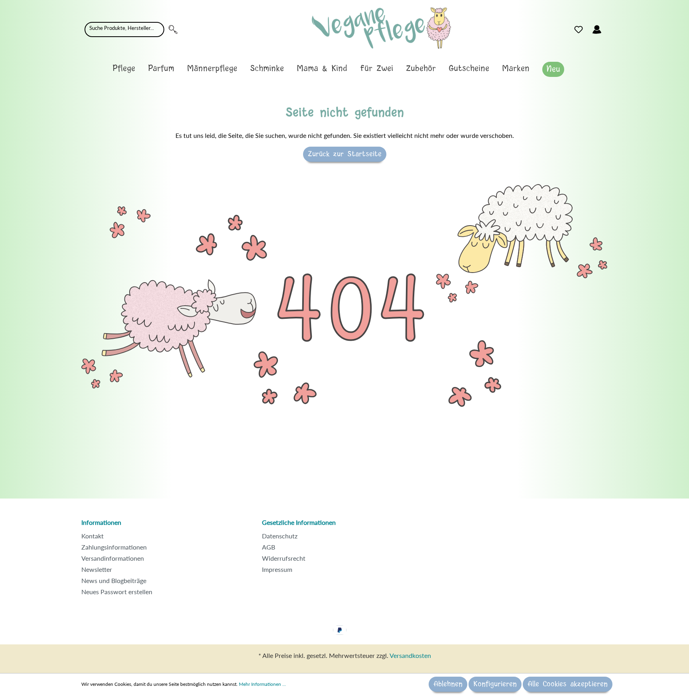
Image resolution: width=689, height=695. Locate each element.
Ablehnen (448, 684)
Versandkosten (410, 655)
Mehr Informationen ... (262, 684)
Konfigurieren (495, 684)
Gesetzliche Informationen (299, 522)
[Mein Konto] (597, 29)
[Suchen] (173, 29)
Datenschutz (279, 536)
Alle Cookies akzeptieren (568, 684)
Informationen (101, 522)
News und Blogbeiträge (113, 580)
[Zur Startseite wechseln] (381, 28)
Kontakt (92, 536)
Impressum (277, 569)
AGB (268, 547)
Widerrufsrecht (283, 558)
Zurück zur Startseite (345, 154)
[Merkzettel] (578, 29)
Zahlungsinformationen (114, 547)
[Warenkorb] (611, 27)
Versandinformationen (112, 558)
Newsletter (96, 569)
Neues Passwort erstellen (116, 591)
